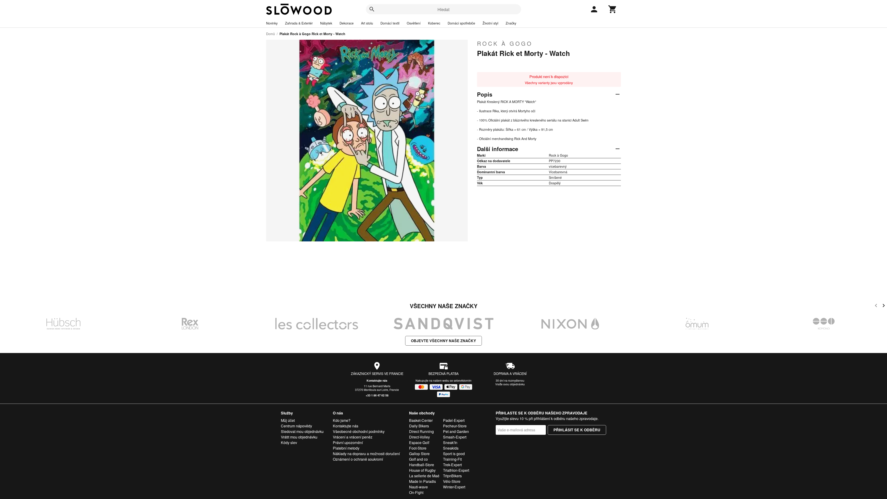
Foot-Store (417, 448)
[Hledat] (372, 9)
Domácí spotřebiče (461, 23)
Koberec (434, 23)
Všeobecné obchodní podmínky (359, 431)
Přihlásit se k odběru (576, 429)
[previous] (876, 306)
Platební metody (346, 448)
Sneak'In (450, 442)
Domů (270, 33)
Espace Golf (419, 442)
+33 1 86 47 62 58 (377, 395)
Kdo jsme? (341, 420)
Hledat (443, 9)
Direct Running (421, 431)
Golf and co (418, 459)
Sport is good (454, 453)
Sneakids (451, 448)
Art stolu (367, 23)
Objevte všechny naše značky (443, 340)
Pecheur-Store (455, 426)
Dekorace (347, 23)
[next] (883, 306)
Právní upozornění (348, 442)
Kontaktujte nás (377, 380)
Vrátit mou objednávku (299, 437)
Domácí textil (389, 23)
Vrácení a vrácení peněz (352, 437)
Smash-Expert (454, 437)
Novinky (272, 23)
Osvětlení (414, 23)
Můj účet (288, 420)
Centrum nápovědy (296, 426)
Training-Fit (452, 459)
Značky (511, 23)
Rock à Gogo (505, 43)
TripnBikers (452, 475)
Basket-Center (421, 420)
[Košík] (612, 9)
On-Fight (416, 492)
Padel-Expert (454, 420)
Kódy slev (289, 442)
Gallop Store (419, 453)
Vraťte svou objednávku (510, 384)
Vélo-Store (451, 481)
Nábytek (326, 23)
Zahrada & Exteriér (299, 23)
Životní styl (490, 23)
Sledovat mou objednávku (302, 431)
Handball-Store (421, 464)
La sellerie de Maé (424, 475)
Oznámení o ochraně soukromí (358, 459)
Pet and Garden (456, 431)
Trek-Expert (452, 464)
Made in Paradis (422, 481)
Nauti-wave (418, 487)
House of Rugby (422, 470)
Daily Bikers (419, 426)
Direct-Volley (419, 437)
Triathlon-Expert (456, 470)
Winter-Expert (454, 487)
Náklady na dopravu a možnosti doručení (366, 453)
